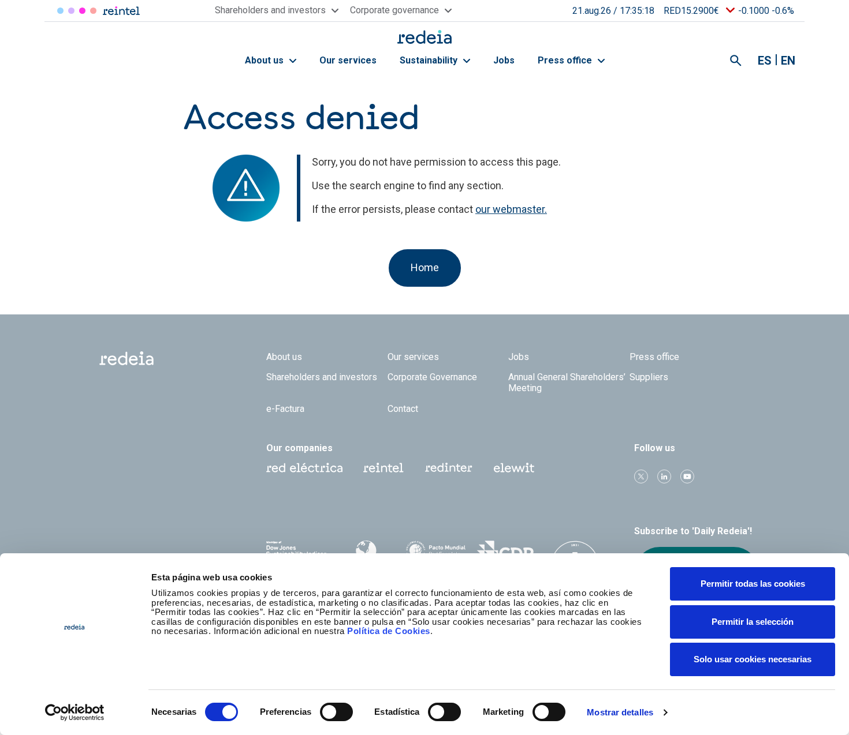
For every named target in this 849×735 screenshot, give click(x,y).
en (788, 61)
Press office (566, 60)
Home (425, 267)
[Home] (424, 36)
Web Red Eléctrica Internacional (449, 468)
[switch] (336, 712)
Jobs (504, 60)
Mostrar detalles (620, 712)
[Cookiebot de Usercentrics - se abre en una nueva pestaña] (74, 712)
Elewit (93, 10)
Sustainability (430, 60)
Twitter (641, 476)
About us (265, 60)
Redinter (71, 10)
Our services (348, 60)
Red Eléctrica (60, 10)
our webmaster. (511, 209)
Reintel (82, 10)
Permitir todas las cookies (753, 583)
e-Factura (285, 408)
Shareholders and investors (321, 377)
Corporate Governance (432, 377)
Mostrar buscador (735, 60)
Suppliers (649, 377)
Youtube (687, 476)
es (765, 61)
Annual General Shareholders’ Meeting (566, 382)
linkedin (664, 476)
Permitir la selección (753, 622)
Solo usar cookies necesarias (752, 659)
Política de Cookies (388, 631)
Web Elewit (514, 468)
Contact (403, 408)
